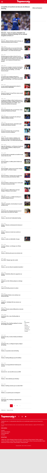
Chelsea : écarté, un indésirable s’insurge (10, 239)
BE (29, 445)
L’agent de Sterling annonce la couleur (9, 288)
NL (30, 445)
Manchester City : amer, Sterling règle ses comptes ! (10, 316)
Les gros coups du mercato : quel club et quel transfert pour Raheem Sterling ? (11, 124)
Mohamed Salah (24, 442)
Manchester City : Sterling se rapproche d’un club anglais (11, 400)
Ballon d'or (4, 439)
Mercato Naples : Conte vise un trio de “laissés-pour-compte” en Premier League (11, 169)
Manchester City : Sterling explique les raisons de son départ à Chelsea (11, 324)
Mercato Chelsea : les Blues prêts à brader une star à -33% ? (11, 162)
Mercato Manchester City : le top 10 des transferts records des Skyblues (10, 131)
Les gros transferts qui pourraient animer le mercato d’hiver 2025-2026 (11, 86)
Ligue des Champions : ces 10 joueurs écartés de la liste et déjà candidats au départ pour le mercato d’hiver (12, 147)
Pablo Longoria (39, 439)
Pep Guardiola (19, 440)
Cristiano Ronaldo (5, 440)
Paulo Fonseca (10, 442)
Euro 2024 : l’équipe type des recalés (9, 260)
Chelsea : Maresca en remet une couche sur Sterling (11, 232)
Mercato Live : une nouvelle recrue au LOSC (11, 371)
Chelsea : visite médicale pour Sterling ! (10, 378)
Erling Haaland (32, 439)
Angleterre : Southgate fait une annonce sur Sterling (11, 302)
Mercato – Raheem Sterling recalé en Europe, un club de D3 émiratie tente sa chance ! (12, 41)
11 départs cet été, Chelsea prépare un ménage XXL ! (11, 281)
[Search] (45, 2)
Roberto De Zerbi (18, 439)
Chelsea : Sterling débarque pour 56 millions (11, 357)
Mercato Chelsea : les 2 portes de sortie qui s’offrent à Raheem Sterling (11, 117)
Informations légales (5, 431)
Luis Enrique (25, 439)
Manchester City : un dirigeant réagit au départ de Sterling (11, 344)
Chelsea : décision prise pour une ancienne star (11, 253)
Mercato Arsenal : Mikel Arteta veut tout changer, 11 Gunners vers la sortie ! (10, 190)
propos (3, 434)
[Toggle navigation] (2, 2)
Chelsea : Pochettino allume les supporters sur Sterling (11, 274)
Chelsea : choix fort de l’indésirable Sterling (11, 218)
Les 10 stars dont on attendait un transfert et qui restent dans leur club (12, 155)
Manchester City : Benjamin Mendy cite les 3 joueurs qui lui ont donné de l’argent (11, 211)
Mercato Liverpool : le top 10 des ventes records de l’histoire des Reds (12, 93)
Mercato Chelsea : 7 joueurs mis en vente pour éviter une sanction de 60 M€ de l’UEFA (11, 176)
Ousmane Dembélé (37, 440)
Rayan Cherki (29, 440)
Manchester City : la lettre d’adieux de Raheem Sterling (12, 337)
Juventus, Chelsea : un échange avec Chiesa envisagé (11, 246)
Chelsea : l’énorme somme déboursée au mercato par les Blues (12, 309)
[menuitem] (45, 2)
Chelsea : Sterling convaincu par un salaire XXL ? (12, 385)
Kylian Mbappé (10, 439)
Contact (3, 430)
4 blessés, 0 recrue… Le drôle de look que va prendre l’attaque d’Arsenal (11, 197)
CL (26, 445)
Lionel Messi (12, 440)
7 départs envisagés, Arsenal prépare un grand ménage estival (11, 204)
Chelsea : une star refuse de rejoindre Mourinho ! (12, 267)
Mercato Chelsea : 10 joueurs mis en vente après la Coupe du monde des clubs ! (12, 183)
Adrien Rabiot (17, 442)
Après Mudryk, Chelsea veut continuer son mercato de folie (10, 295)
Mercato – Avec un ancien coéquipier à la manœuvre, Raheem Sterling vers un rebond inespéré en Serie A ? (14, 34)
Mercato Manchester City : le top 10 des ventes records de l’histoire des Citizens (11, 110)
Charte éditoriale (5, 433)
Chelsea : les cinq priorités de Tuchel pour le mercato (11, 365)
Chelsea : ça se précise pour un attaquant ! (10, 392)
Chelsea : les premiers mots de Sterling (10, 350)
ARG (25, 445)
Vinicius (24, 440)
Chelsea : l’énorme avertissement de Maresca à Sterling (11, 225)
